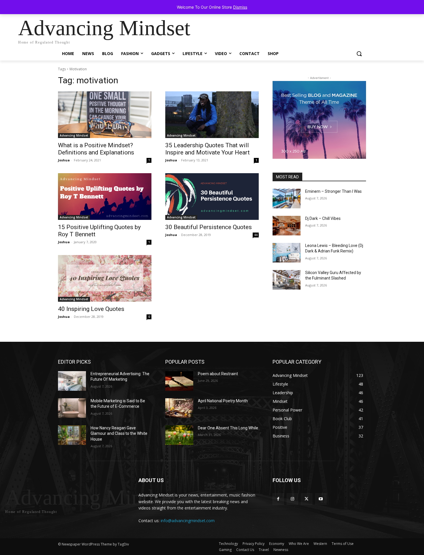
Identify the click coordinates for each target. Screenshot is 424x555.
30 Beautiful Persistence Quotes (208, 227)
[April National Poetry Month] (179, 408)
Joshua (64, 160)
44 (256, 235)
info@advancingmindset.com (188, 520)
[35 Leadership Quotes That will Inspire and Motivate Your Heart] (212, 114)
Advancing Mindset (74, 135)
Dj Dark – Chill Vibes (323, 218)
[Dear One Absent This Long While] (179, 435)
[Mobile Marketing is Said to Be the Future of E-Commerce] (72, 408)
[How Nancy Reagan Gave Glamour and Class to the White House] (72, 435)
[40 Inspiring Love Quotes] (104, 278)
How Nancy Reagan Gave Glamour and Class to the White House (119, 433)
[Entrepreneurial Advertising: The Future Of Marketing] (72, 381)
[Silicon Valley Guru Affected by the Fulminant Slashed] (287, 280)
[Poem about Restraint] (179, 381)
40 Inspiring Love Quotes (91, 308)
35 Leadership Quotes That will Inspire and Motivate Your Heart (207, 149)
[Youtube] (321, 499)
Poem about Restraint (218, 373)
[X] (306, 499)
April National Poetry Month (223, 401)
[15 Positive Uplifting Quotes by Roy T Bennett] (104, 196)
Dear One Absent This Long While (228, 428)
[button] (359, 54)
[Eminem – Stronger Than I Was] (287, 198)
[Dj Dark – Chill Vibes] (287, 225)
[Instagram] (292, 499)
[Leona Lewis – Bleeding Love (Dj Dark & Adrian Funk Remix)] (287, 253)
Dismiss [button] (240, 7)
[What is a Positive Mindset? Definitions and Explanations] (104, 114)
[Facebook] (278, 499)
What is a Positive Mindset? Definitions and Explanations (96, 149)
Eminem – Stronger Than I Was (333, 191)
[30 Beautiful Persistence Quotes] (212, 196)
